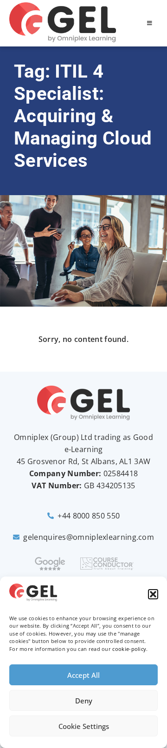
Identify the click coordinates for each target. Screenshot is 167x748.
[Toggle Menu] (149, 23)
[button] (153, 594)
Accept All (83, 675)
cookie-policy (129, 648)
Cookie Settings (83, 726)
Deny (83, 700)
